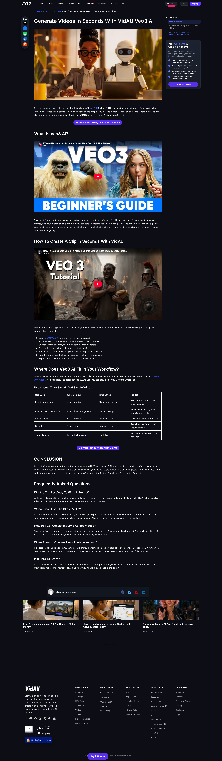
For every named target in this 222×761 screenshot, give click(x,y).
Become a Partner (183, 701)
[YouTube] (30, 718)
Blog (123, 4)
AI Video (79, 692)
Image (50, 4)
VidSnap (79, 710)
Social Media (106, 697)
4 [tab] (112, 644)
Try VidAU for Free (183, 84)
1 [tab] (105, 644)
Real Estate (105, 711)
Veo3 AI (94, 108)
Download (115, 4)
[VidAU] (26, 3)
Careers (179, 696)
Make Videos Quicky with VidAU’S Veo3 (98, 122)
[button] (97, 756)
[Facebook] (35, 718)
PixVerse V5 (156, 719)
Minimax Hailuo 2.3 (159, 706)
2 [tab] (107, 644)
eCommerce (105, 692)
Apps (178, 714)
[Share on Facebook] (25, 28)
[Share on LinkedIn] (25, 39)
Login (184, 4)
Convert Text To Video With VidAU (98, 447)
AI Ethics (129, 705)
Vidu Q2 (154, 733)
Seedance (155, 697)
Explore (40, 4)
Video (60, 4)
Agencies (104, 706)
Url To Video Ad (82, 723)
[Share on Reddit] (25, 44)
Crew (90, 4)
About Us (180, 692)
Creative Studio (73, 4)
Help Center (130, 696)
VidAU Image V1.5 (158, 724)
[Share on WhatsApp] (25, 34)
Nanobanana (156, 692)
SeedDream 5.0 (157, 701)
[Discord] (54, 718)
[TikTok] (49, 718)
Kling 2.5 (155, 715)
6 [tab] (117, 644)
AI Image (79, 696)
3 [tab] (110, 644)
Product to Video (82, 719)
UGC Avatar (80, 701)
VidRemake (80, 705)
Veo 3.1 (154, 737)
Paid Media (101, 4)
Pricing (170, 4)
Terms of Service (132, 714)
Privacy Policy (131, 710)
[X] (44, 718)
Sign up (195, 4)
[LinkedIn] (26, 718)
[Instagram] (40, 718)
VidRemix (79, 714)
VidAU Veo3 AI (51, 338)
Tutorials (56, 11)
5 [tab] (114, 644)
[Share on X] (25, 23)
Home (39, 11)
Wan (152, 710)
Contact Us (180, 710)
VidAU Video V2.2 (159, 728)
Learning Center (132, 701)
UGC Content (106, 702)
